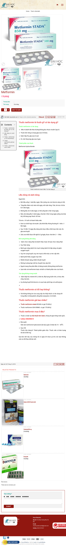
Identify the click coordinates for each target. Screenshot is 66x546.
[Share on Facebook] (46, 117)
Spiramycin (26, 374)
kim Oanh (7, 117)
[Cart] (57, 5)
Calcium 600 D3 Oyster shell (30, 402)
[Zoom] (3, 64)
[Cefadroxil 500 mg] (13, 439)
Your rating (8, 494)
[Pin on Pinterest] (52, 117)
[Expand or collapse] (15, 124)
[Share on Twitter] (49, 117)
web (35, 542)
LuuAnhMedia (41, 542)
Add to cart (16, 110)
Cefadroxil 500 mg (28, 429)
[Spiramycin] (13, 385)
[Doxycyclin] (13, 467)
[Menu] (62, 4)
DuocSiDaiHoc (25, 542)
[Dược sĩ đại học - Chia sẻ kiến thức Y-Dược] (8, 5)
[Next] (59, 40)
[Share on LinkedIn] (54, 117)
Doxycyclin (26, 456)
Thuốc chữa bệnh (35, 11)
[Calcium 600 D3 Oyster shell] (13, 412)
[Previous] (4, 40)
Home (27, 11)
